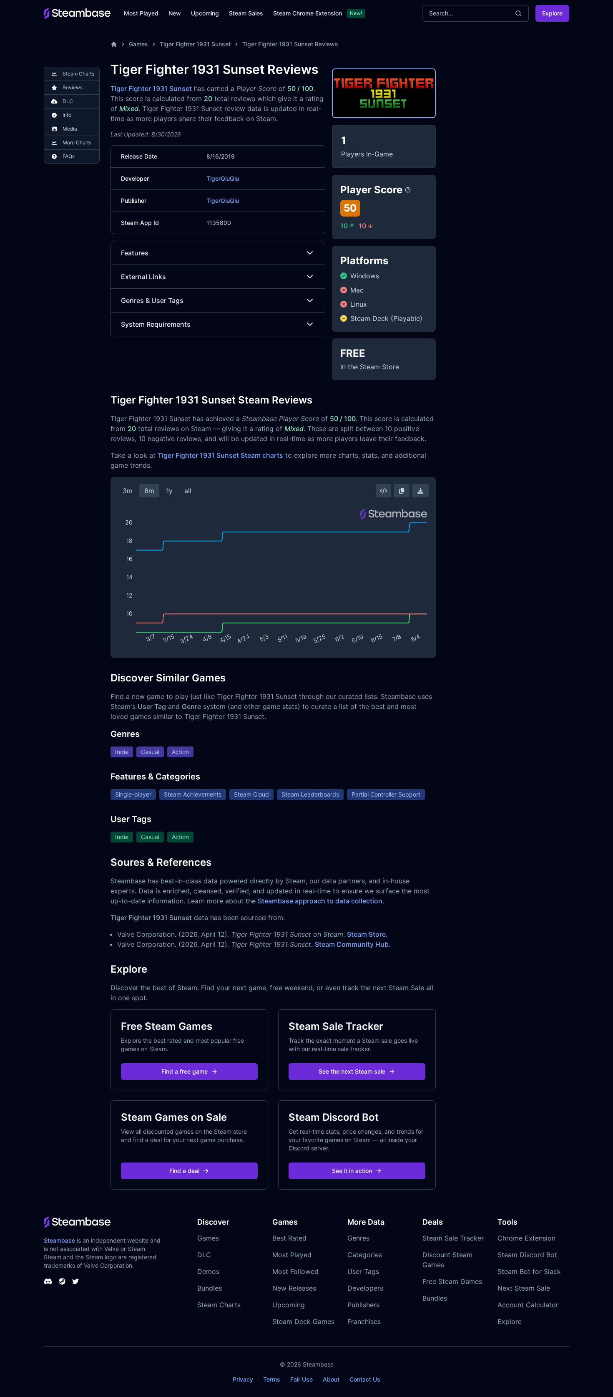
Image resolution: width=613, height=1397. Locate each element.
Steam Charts (219, 1305)
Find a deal (184, 1170)
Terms (271, 1379)
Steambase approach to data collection (320, 901)
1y (169, 491)
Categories (364, 1255)
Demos (208, 1271)
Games (138, 44)
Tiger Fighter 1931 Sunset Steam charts (220, 455)
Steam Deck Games (303, 1321)
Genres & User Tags (152, 300)
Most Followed (295, 1271)
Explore (552, 13)
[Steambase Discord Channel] (48, 1281)
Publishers (363, 1305)
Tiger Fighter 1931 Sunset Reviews (290, 44)
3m (128, 491)
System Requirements (156, 324)
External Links (143, 276)
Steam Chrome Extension (307, 13)
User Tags (363, 1271)
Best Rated (289, 1238)
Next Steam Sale (523, 1288)
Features (134, 253)
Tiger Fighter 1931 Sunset (195, 44)
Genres (358, 1238)
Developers (365, 1288)
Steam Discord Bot (527, 1255)
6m (149, 491)
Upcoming (205, 13)
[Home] (114, 44)
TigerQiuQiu (222, 178)
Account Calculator (527, 1305)
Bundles (209, 1288)
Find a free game (184, 1071)
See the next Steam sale (352, 1071)
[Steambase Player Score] (408, 190)
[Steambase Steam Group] (62, 1281)
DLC (204, 1255)
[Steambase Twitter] (75, 1281)
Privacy (243, 1379)
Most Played (141, 13)
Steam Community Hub (352, 944)
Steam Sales (246, 13)
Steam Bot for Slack (529, 1271)
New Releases (294, 1288)
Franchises (364, 1321)
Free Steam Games (452, 1281)
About (331, 1379)
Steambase (59, 1240)
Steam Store (366, 934)
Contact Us (364, 1379)
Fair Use (301, 1379)
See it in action (352, 1170)
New (174, 13)
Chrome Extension (526, 1238)
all (187, 491)
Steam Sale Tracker (453, 1238)
